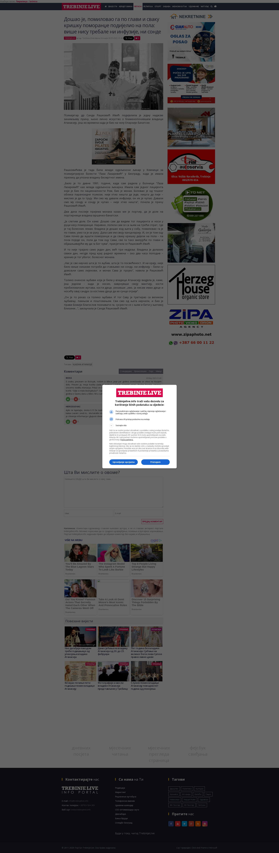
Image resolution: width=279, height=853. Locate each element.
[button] (139, 425)
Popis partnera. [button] (126, 439)
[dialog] (139, 426)
